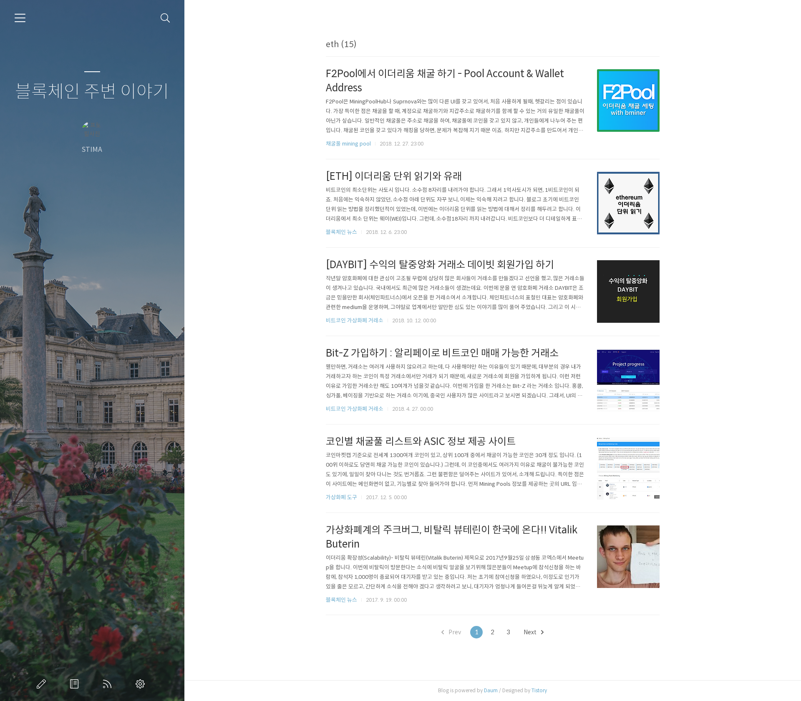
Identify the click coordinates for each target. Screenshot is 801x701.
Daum (491, 690)
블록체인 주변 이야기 (92, 92)
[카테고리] (20, 18)
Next (531, 632)
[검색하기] (165, 18)
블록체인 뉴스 (341, 232)
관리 (142, 684)
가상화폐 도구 (341, 497)
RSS (109, 684)
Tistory (539, 690)
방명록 (76, 684)
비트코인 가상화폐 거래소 (354, 320)
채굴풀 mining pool (348, 143)
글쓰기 (43, 684)
